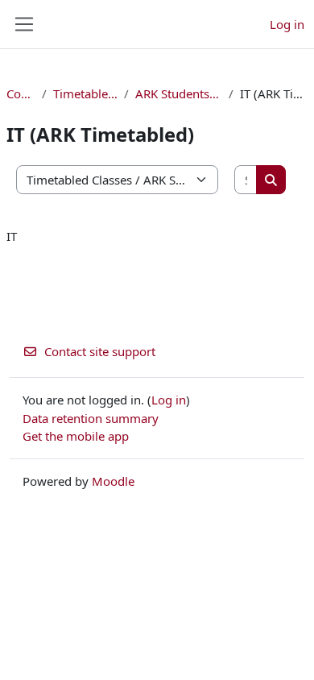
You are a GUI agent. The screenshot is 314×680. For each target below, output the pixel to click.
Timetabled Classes (85, 93)
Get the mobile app (76, 436)
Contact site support (99, 351)
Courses (20, 93)
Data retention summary (91, 418)
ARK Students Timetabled (178, 93)
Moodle (113, 481)
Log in (287, 24)
